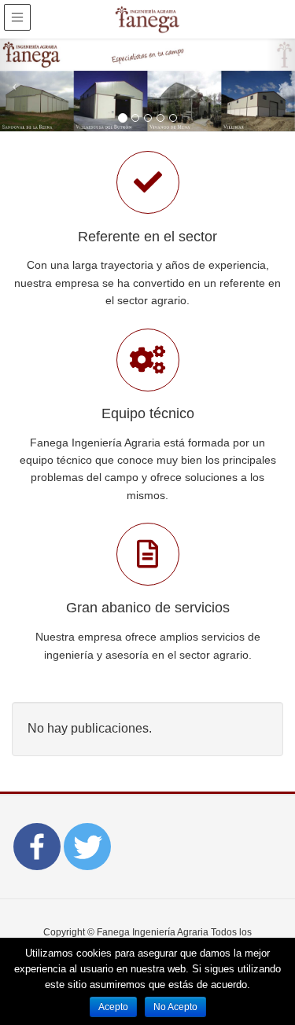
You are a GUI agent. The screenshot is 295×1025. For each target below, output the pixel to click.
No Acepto (175, 1006)
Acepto (113, 1006)
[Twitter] (87, 846)
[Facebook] (37, 846)
